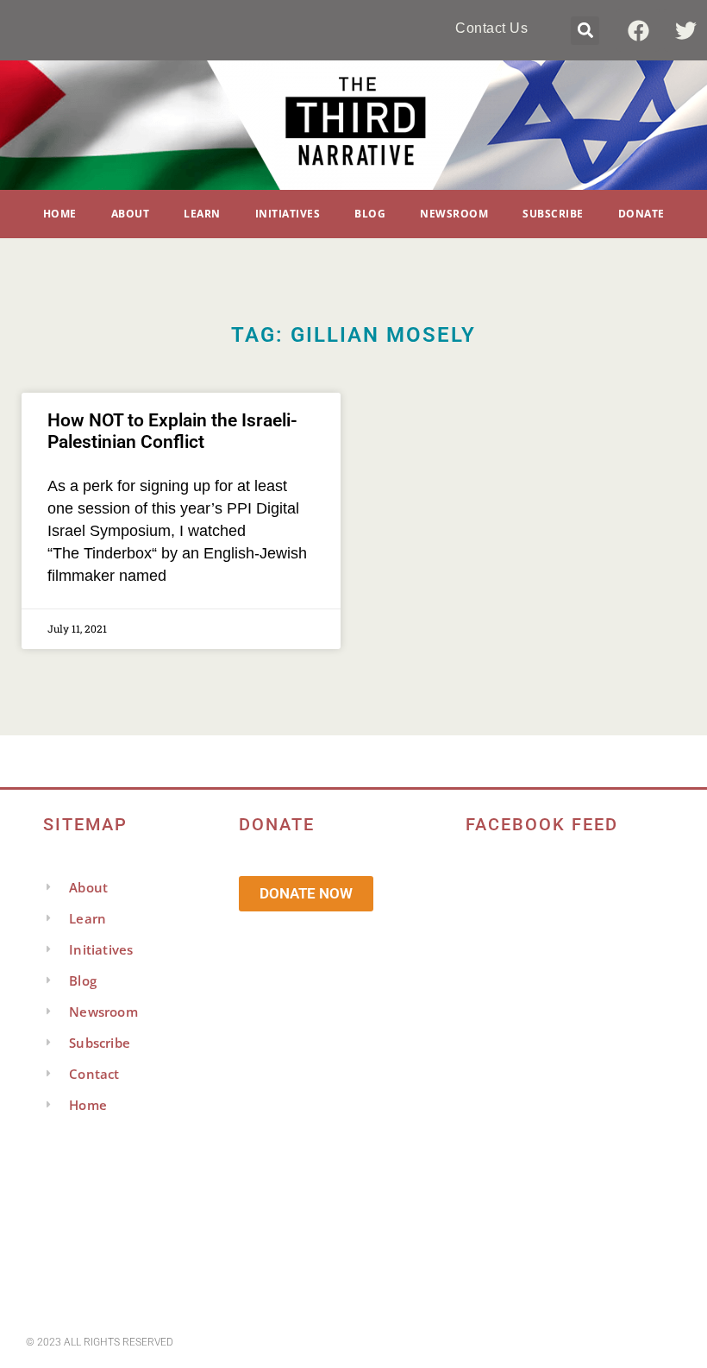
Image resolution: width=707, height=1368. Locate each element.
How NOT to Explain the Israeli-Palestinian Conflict (172, 431)
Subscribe (553, 213)
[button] (585, 30)
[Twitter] (685, 30)
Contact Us (491, 28)
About (130, 213)
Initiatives (288, 213)
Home (60, 213)
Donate (641, 213)
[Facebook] (638, 30)
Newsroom (454, 213)
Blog (369, 213)
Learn (202, 213)
